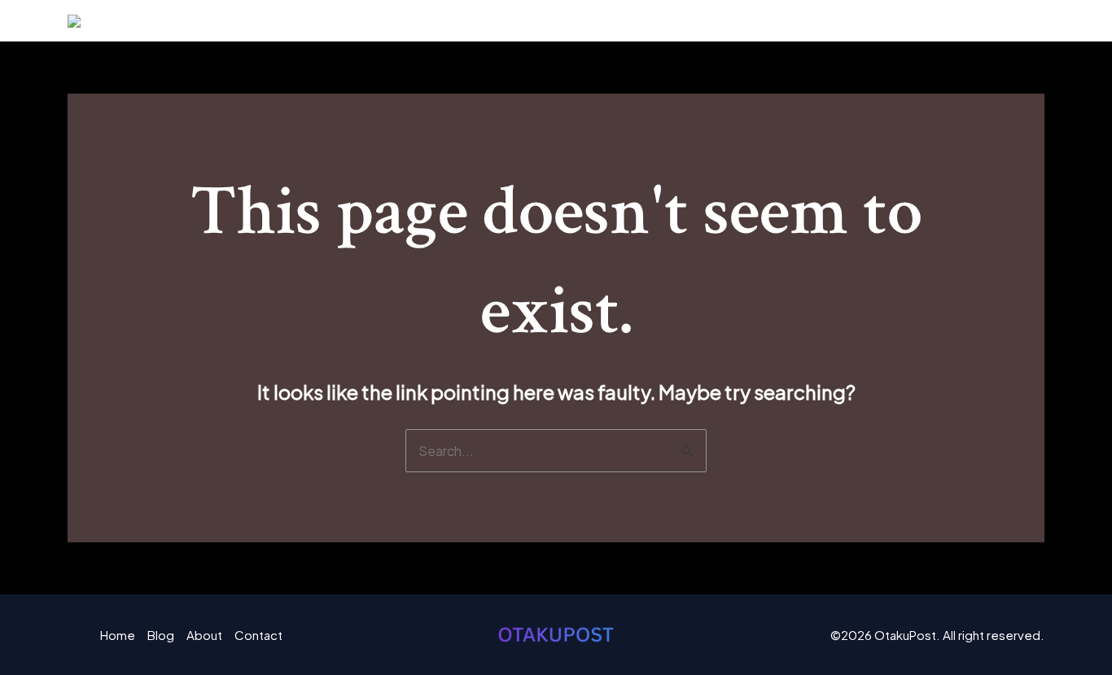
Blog (849, 19)
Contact (999, 19)
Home (783, 19)
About (918, 19)
